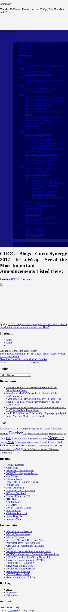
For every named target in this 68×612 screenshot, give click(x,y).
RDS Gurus (12, 499)
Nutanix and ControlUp (37, 71)
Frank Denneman (15, 487)
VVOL (26, 449)
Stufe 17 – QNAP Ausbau (38, 134)
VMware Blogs (14, 479)
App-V (19, 429)
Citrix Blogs (12, 467)
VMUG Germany (15, 537)
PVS (2, 445)
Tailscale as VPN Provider (38, 91)
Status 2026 (25, 45)
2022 (21, 94)
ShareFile (10, 445)
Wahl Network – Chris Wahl (20, 490)
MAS (30, 438)
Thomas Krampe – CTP (18, 496)
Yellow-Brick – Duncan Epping (22, 482)
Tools (39, 446)
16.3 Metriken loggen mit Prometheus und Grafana (44, 193)
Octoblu (19, 442)
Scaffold (12, 610)
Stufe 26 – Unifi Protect (37, 103)
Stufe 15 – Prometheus (36, 177)
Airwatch (4, 428)
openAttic (27, 442)
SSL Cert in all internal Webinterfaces (44, 65)
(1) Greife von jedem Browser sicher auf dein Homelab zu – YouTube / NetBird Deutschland (36, 409)
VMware (4, 449)
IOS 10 (2, 438)
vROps (11, 449)
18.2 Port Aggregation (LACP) (47, 143)
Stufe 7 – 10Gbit (33, 211)
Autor (9, 589)
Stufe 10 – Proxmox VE (37, 220)
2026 (21, 63)
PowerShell (56, 442)
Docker (16, 432)
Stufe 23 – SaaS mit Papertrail (40, 163)
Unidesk (44, 446)
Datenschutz (19, 243)
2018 (21, 225)
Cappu (29, 279)
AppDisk (26, 429)
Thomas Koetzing (15, 464)
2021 (21, 131)
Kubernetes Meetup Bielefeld (21, 577)
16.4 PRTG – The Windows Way (48, 197)
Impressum (11, 240)
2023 (21, 85)
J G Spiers (11, 504)
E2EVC (10, 548)
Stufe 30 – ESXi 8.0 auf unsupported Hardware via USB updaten (43, 118)
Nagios (35, 438)
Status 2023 (25, 54)
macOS (24, 438)
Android (13, 429)
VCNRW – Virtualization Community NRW (28, 551)
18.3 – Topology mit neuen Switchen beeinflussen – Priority (48, 147)
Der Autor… (19, 245)
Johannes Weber (14, 519)
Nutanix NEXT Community (20, 563)
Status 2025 (25, 48)
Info (21, 350)
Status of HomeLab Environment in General (35, 43)
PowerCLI (44, 442)
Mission (10, 37)
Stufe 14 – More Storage (37, 174)
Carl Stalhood (13, 502)
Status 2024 (25, 51)
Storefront (32, 446)
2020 (21, 165)
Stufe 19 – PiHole (34, 151)
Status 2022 (25, 57)
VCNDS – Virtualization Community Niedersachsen (32, 554)
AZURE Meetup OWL (18, 574)
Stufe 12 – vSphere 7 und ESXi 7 (42, 168)
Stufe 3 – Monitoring (35, 234)
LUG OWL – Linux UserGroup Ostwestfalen (29, 557)
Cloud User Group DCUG (19, 565)
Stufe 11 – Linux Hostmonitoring (41, 223)
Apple (33, 429)
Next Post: (23, 359)
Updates (17, 60)
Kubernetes (16, 438)
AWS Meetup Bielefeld (18, 571)
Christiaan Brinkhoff (16, 513)
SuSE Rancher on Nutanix (38, 74)
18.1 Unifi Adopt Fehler (44, 140)
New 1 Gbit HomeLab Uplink (40, 88)
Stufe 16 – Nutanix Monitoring (40, 180)
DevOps (4, 433)
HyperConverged (57, 433)
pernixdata (35, 442)
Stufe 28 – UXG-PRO (36, 108)
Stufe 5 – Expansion (35, 203)
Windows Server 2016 (41, 449)
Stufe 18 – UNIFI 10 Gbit (38, 137)
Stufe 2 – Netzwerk (35, 231)
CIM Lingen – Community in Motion (25, 545)
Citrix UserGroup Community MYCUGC (27, 560)
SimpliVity (22, 445)
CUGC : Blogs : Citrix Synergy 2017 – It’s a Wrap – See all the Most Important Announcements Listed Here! (33, 326)
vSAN (18, 449)
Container (56, 428)
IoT (8, 438)
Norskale (3, 442)
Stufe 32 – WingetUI (35, 128)
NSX (10, 442)
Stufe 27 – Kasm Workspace (39, 105)
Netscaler (56, 437)
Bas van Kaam (13, 510)
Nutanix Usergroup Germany (21, 568)
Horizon (45, 434)
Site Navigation (8, 31)
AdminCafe (6, 4)
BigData (47, 429)
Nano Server (43, 438)
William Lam (12, 484)
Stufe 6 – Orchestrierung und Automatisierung (39, 207)
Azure (39, 428)
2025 (21, 68)
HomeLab (11, 40)
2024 (21, 77)
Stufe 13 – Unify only (36, 171)
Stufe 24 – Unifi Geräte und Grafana (43, 97)
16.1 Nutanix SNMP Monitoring (48, 183)
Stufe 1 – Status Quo (35, 228)
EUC (25, 434)
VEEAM (57, 445)
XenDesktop (6, 452)
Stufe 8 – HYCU (33, 214)
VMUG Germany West (18, 534)
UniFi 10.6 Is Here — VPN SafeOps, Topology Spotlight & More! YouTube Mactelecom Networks (36, 414)
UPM (50, 446)
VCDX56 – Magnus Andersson (22, 473)
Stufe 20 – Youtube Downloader (41, 154)
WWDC (56, 450)
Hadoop (31, 434)
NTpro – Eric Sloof (16, 493)
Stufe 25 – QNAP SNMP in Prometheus (45, 100)
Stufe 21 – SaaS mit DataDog (40, 157)
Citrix (15, 350)
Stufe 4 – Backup (34, 237)
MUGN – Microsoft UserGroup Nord (25, 540)
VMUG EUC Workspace (19, 531)
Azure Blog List (14, 516)
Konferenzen (30, 350)
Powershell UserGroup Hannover (23, 543)
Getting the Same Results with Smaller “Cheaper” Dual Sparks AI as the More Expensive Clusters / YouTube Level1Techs (34, 402)
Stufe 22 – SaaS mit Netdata (39, 160)
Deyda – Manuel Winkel (18, 507)
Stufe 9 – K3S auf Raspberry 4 (40, 217)
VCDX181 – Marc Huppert (20, 470)
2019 (21, 200)
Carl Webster (12, 476)
